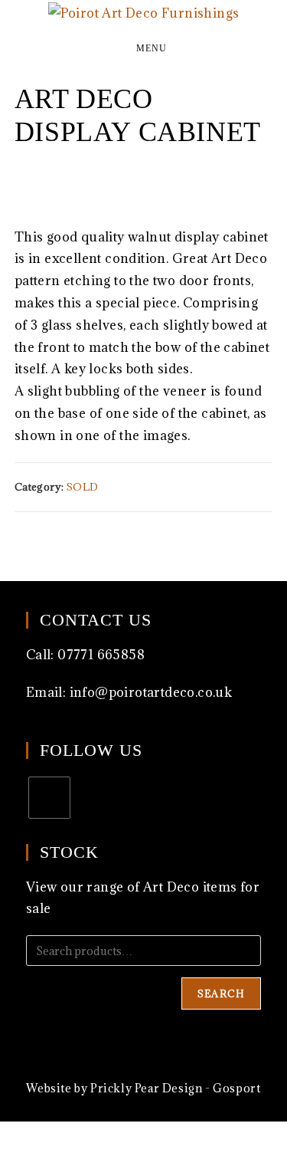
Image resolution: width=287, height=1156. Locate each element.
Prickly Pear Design (146, 1088)
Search (221, 993)
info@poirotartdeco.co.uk (151, 692)
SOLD (83, 487)
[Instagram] (49, 798)
